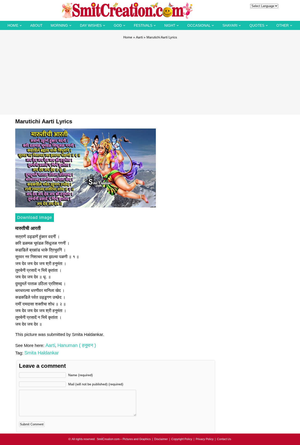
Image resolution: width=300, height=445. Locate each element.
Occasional (198, 25)
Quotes (256, 25)
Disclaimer (161, 439)
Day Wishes (91, 25)
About (36, 25)
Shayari (229, 25)
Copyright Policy (181, 439)
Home (13, 25)
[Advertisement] (150, 75)
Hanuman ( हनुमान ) (76, 345)
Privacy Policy (205, 439)
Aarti (139, 37)
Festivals (143, 25)
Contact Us (224, 439)
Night (169, 25)
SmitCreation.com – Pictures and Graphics (124, 439)
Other (282, 25)
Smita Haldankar (41, 352)
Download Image (34, 217)
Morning (59, 25)
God (118, 25)
